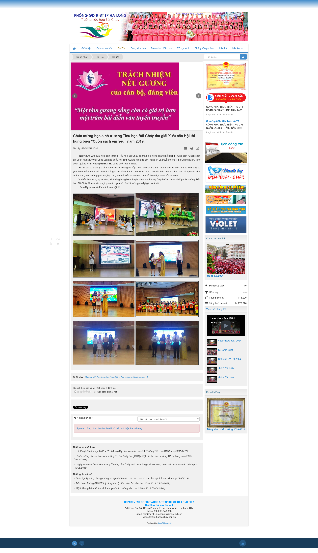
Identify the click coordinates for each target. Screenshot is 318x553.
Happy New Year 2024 (229, 340)
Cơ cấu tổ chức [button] (104, 48)
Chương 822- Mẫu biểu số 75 (222, 112)
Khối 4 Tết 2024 (226, 377)
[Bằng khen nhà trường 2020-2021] (226, 413)
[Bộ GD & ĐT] (226, 209)
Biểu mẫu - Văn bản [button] (161, 48)
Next (198, 98)
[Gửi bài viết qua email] (186, 152)
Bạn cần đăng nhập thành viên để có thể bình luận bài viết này (109, 433)
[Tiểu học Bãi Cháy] (159, 26)
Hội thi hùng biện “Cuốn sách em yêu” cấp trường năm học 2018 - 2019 (113, 492)
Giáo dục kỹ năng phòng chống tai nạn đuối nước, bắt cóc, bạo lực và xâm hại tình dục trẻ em (125, 483)
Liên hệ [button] (223, 48)
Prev (75, 98)
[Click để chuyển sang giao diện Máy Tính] (81, 547)
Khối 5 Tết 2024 (226, 368)
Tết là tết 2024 (225, 349)
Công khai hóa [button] (138, 48)
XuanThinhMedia (164, 527)
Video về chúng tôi (216, 309)
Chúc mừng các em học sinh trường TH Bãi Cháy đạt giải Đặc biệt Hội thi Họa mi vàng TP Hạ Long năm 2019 (134, 460)
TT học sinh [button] (183, 48)
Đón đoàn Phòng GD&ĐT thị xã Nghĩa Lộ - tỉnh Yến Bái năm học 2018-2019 (116, 488)
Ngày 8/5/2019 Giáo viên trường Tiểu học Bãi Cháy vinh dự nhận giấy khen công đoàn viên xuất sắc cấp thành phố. (137, 469)
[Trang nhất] (74, 48)
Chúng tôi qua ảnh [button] (204, 48)
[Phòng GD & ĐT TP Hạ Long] (226, 188)
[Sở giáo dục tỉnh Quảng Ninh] (226, 199)
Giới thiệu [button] (86, 48)
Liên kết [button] (236, 48)
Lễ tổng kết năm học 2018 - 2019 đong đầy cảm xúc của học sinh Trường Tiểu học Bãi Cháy (125, 455)
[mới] (140, 99)
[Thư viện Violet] (226, 224)
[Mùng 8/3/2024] (226, 259)
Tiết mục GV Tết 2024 (229, 359)
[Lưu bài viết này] (198, 152)
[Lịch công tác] (226, 150)
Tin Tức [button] (122, 48)
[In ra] (192, 152)
